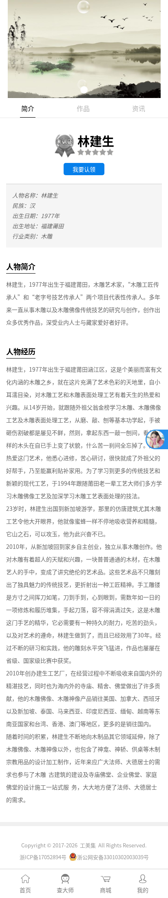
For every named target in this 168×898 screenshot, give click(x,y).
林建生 (95, 140)
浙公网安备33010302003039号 (113, 857)
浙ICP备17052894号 (43, 857)
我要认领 (84, 169)
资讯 (138, 108)
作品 (83, 108)
